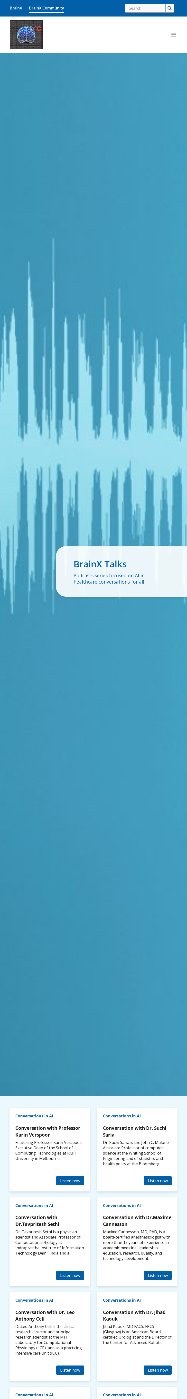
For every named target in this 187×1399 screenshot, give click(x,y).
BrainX (16, 8)
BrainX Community (46, 8)
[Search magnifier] (169, 8)
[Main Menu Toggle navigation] (173, 34)
